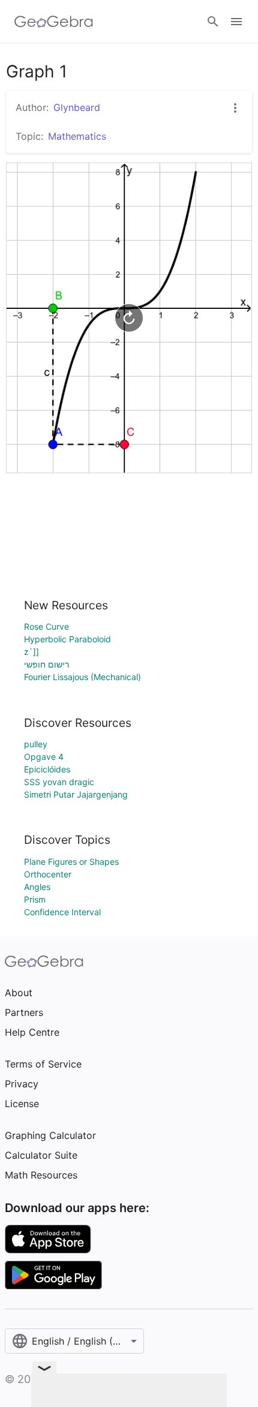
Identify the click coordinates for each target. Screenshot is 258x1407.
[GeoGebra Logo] (53, 22)
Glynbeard (76, 107)
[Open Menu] (236, 21)
